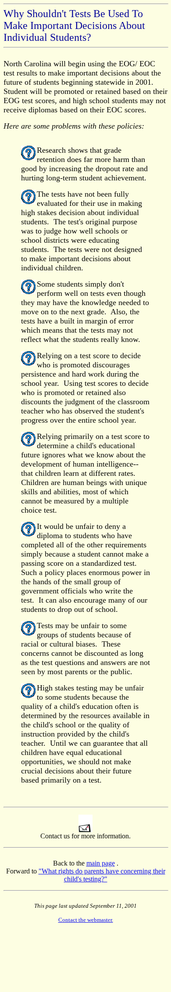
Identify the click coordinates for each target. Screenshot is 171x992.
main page (100, 863)
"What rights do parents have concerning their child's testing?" (102, 875)
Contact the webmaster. (85, 920)
